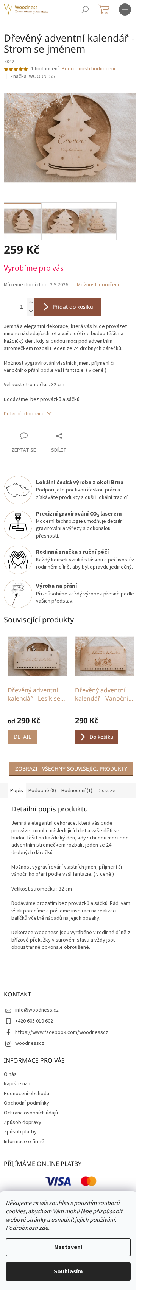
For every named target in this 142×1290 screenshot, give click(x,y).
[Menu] (125, 9)
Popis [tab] (16, 790)
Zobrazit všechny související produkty (71, 768)
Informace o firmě (24, 1141)
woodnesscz (29, 1043)
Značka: (32, 76)
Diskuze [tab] (106, 790)
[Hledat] (85, 9)
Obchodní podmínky (26, 1103)
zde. (44, 1228)
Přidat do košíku (73, 306)
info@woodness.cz (37, 1010)
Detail (22, 736)
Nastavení (68, 1247)
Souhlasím (68, 1271)
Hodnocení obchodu (26, 1093)
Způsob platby (20, 1132)
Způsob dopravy (22, 1122)
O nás (10, 1074)
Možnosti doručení (98, 285)
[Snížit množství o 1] (30, 311)
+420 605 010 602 (34, 1021)
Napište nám (18, 1084)
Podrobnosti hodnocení (88, 69)
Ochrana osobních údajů (31, 1113)
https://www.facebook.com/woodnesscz (61, 1032)
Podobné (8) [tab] (42, 790)
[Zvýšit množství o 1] (30, 302)
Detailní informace (24, 414)
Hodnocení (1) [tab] (76, 790)
